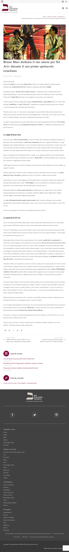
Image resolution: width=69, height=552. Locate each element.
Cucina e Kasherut (8, 485)
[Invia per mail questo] (5, 330)
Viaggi (5, 478)
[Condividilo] (9, 330)
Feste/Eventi (6, 490)
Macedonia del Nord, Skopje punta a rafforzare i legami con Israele (23, 363)
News (5, 522)
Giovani (5, 515)
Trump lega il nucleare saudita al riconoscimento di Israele (20, 368)
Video (5, 500)
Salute (5, 467)
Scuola (5, 527)
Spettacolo (18, 76)
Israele (5, 435)
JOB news (6, 525)
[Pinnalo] (22, 330)
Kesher (5, 505)
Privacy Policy (17, 537)
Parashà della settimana (9, 503)
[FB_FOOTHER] (12, 415)
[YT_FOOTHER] (57, 415)
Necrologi (6, 530)
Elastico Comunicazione (60, 548)
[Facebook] (62, 1)
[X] (66, 1)
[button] (2, 1)
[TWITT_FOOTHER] (34, 415)
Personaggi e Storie (8, 442)
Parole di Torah (7, 495)
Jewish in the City (8, 492)
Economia (6, 457)
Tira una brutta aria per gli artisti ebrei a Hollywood (18, 359)
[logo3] (9, 8)
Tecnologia (6, 475)
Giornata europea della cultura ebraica (14, 452)
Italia (4, 437)
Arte (4, 455)
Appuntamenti (7, 512)
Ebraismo (6, 487)
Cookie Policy (25, 537)
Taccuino (6, 445)
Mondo (5, 440)
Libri (4, 462)
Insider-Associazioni (9, 520)
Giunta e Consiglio (8, 517)
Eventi (5, 432)
